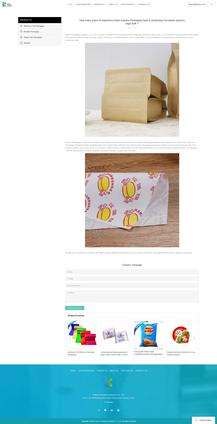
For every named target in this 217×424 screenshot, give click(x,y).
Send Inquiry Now (75, 308)
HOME (70, 4)
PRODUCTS (99, 4)
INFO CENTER (127, 4)
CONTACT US (144, 4)
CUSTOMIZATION (83, 4)
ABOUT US (113, 4)
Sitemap (109, 402)
